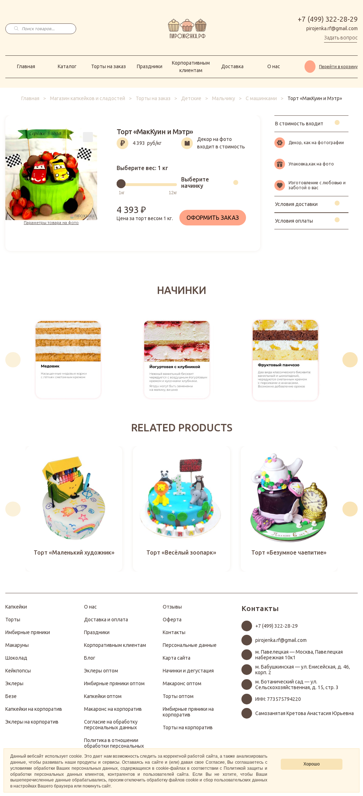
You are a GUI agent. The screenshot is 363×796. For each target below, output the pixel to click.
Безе (11, 696)
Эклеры (14, 683)
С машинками (261, 98)
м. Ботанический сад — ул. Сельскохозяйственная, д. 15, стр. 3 (297, 684)
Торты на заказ (108, 66)
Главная (26, 66)
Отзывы (172, 607)
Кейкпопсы (18, 671)
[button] (13, 359)
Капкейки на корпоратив (33, 709)
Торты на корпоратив (188, 727)
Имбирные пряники (27, 632)
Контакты (174, 632)
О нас (273, 66)
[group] (68, 359)
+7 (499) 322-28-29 (328, 19)
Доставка (232, 66)
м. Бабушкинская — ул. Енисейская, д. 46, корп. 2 (302, 669)
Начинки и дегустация (188, 671)
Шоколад (16, 658)
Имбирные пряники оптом (114, 683)
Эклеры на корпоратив (31, 722)
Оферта (172, 619)
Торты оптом (178, 696)
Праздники (149, 66)
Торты (12, 619)
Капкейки (16, 607)
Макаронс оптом (182, 683)
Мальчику (223, 98)
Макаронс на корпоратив (113, 709)
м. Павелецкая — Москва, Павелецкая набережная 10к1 (299, 654)
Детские (191, 98)
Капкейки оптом (103, 696)
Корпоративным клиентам (191, 66)
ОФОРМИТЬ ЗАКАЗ (212, 217)
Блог (89, 658)
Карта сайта (176, 658)
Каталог (67, 66)
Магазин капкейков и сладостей (87, 98)
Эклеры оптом (101, 671)
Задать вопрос (341, 37)
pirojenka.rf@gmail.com (332, 28)
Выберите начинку (195, 182)
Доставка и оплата (106, 619)
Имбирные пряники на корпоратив (188, 712)
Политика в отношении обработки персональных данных (114, 745)
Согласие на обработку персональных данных (111, 724)
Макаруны (17, 645)
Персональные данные (190, 645)
